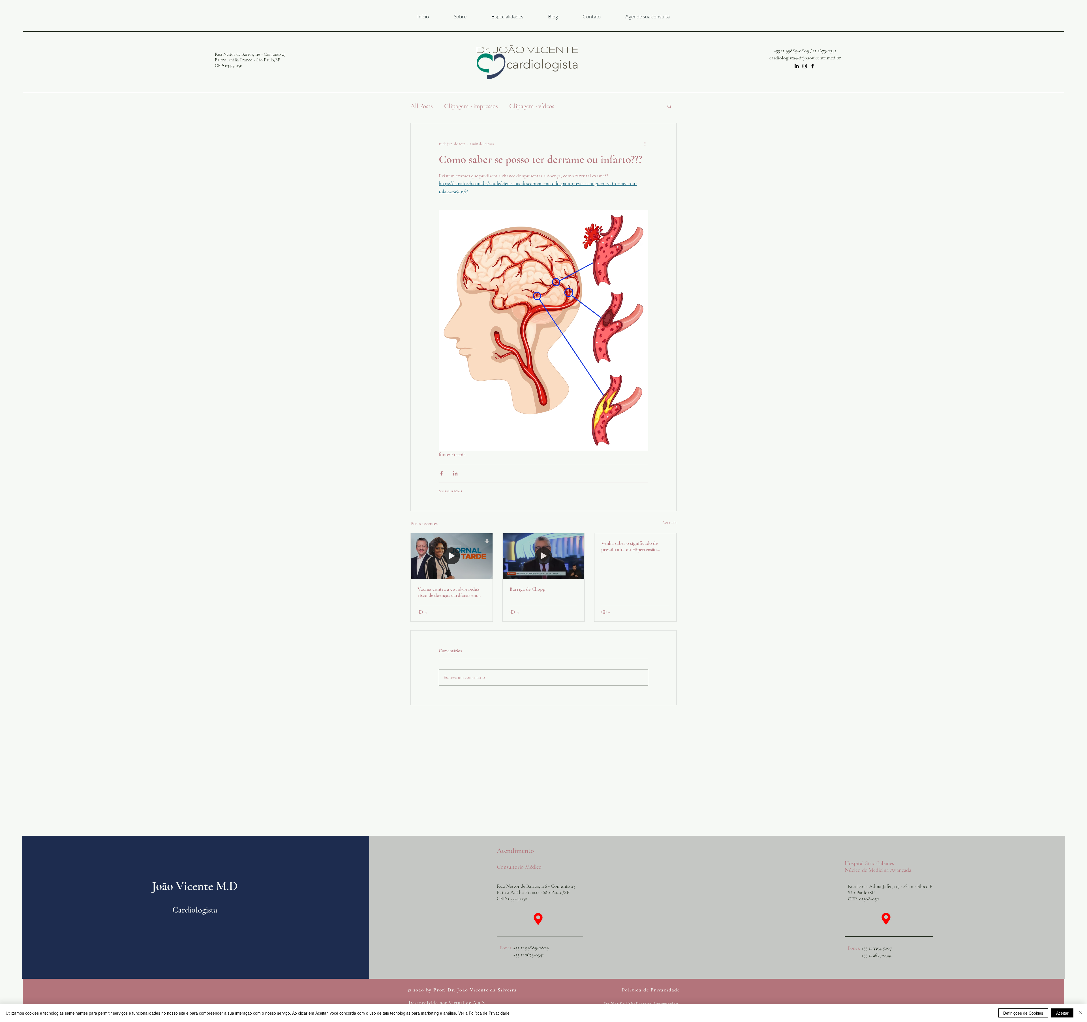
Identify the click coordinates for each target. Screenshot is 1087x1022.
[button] (669, 106)
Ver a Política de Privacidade (484, 1013)
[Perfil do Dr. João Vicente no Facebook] (813, 66)
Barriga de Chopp (527, 589)
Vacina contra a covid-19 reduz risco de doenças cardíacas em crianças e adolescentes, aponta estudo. (448, 592)
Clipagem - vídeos (531, 106)
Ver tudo (670, 522)
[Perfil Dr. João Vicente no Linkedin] (797, 66)
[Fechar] (1080, 1012)
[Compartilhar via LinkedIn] (455, 473)
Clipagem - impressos (471, 106)
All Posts (421, 106)
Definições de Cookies (1023, 1013)
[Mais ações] (644, 143)
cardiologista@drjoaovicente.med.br (805, 58)
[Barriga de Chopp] (544, 556)
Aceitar (1062, 1013)
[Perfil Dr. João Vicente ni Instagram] (805, 66)
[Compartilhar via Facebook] (441, 473)
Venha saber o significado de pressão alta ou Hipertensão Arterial (629, 546)
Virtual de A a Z (467, 1003)
